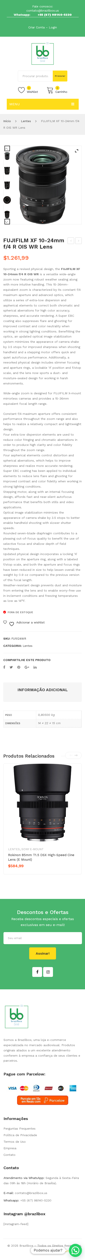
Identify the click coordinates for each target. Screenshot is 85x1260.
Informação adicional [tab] (42, 689)
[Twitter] (11, 667)
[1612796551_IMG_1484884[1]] (7, 214)
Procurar (60, 76)
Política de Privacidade (20, 1135)
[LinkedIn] (35, 667)
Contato (9, 1154)
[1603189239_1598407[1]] (42, 185)
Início (7, 121)
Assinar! (42, 953)
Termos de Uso (14, 1141)
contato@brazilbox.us (42, 10)
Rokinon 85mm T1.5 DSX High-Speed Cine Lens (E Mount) (41, 857)
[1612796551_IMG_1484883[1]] (7, 200)
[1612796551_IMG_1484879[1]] (7, 171)
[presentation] (71, 755)
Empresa (9, 1148)
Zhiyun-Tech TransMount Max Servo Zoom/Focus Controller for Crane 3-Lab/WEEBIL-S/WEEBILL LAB (71, 241)
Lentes (26, 121)
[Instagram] (48, 972)
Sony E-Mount (32, 849)
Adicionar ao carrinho (26, 873)
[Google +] (27, 667)
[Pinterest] (18, 667)
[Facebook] (4, 667)
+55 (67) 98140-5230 (55, 14)
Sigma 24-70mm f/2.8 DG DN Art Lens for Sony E (78, 241)
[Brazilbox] (42, 53)
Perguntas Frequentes (19, 1128)
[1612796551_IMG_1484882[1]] (7, 185)
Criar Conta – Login (42, 27)
